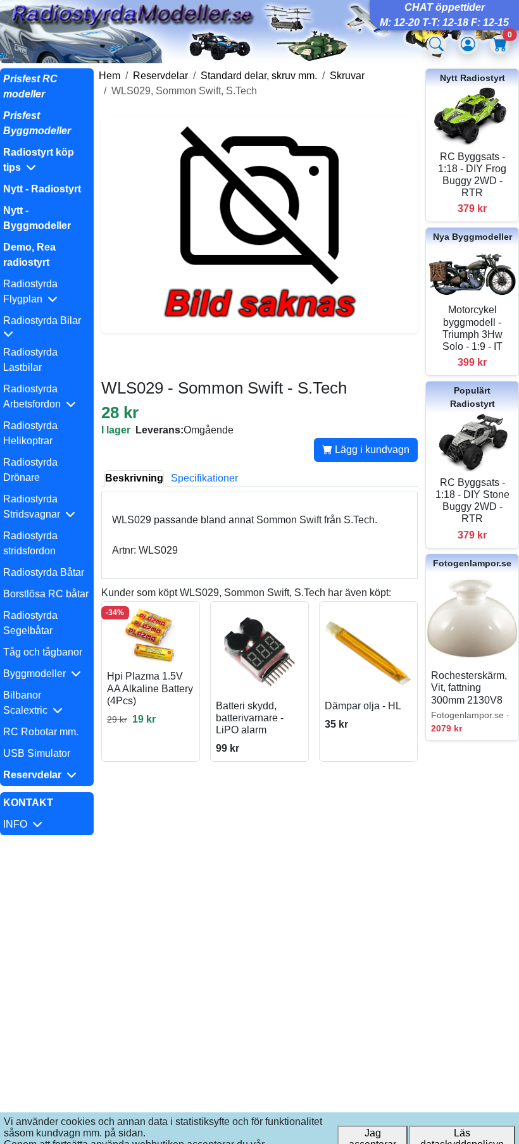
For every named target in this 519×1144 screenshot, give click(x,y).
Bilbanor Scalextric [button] (28, 703)
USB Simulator (36, 753)
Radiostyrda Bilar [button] (44, 320)
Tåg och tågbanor (42, 652)
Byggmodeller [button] (37, 673)
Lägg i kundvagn (371, 449)
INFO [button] (17, 824)
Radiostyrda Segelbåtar (30, 623)
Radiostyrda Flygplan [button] (30, 291)
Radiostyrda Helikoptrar (30, 433)
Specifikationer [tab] (204, 478)
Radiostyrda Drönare (30, 470)
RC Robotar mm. (40, 731)
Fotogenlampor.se (472, 563)
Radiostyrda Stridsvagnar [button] (34, 506)
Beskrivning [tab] (134, 478)
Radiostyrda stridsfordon (30, 543)
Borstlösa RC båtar (46, 593)
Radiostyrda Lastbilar (30, 360)
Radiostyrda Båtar (43, 572)
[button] (47, 160)
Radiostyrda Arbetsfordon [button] (34, 396)
